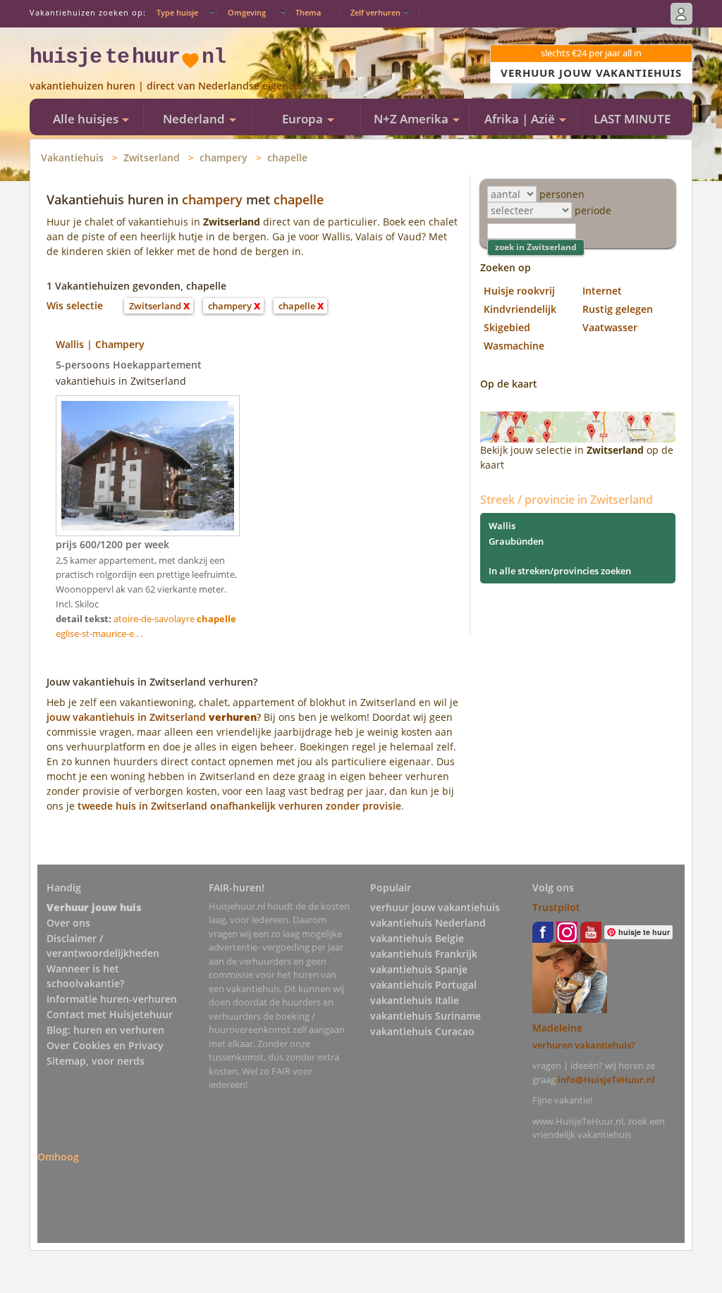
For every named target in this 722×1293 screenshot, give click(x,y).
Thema (308, 12)
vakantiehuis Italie (414, 1000)
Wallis (502, 525)
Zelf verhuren (375, 12)
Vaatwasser (609, 327)
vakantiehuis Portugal (423, 984)
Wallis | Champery (100, 344)
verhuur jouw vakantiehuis (435, 907)
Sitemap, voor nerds (96, 1061)
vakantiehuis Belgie (417, 938)
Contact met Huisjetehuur (110, 1014)
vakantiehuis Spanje (418, 969)
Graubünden (516, 541)
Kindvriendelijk (520, 309)
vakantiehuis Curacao (422, 1031)
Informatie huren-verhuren (112, 999)
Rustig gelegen (617, 309)
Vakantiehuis (72, 157)
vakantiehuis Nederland (428, 922)
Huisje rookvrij (519, 290)
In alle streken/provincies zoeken (560, 570)
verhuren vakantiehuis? (583, 1045)
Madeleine (557, 1027)
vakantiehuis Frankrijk (423, 953)
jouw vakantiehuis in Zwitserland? (154, 717)
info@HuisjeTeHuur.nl (606, 1079)
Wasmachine (514, 345)
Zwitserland (151, 157)
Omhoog (58, 1156)
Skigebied (507, 327)
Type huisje (177, 12)
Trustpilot (556, 907)
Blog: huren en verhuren (105, 1030)
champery (223, 157)
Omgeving (247, 12)
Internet (602, 290)
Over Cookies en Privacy (105, 1045)
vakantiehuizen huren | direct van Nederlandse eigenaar (167, 85)
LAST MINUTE (632, 119)
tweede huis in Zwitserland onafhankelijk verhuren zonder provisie (239, 805)
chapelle (287, 157)
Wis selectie (75, 305)
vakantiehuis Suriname (425, 1015)
